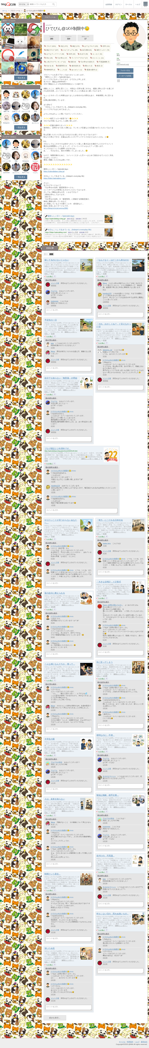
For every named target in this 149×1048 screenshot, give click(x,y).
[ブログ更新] (33, 55)
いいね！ (50, 276)
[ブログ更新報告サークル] (20, 42)
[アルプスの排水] (48, 763)
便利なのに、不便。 (105, 735)
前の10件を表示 (103, 934)
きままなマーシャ (109, 776)
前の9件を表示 (102, 347)
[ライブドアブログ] (79, 58)
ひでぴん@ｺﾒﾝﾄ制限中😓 (112, 360)
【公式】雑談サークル (33, 47)
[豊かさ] (87, 65)
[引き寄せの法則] (86, 62)
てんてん (54, 291)
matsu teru (107, 543)
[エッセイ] (96, 54)
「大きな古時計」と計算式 (108, 582)
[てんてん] (48, 292)
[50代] (71, 54)
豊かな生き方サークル (20, 34)
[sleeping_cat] (99, 351)
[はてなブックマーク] (54, 54)
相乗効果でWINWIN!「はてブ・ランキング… (8, 59)
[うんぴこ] (35, 167)
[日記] (63, 46)
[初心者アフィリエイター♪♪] (33, 68)
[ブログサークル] (8, 4)
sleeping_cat (107, 350)
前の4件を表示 (102, 815)
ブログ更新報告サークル (20, 47)
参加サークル (85, 38)
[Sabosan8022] (6, 94)
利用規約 (130, 1042)
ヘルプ (137, 1042)
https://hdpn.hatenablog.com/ (54, 178)
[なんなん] (16, 117)
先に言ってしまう (104, 662)
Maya (105, 283)
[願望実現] (62, 65)
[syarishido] (25, 117)
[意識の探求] (91, 69)
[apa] (48, 344)
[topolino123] (99, 295)
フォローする (125, 70)
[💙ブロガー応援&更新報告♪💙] (8, 42)
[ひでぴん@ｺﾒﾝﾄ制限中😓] (99, 361)
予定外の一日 (50, 320)
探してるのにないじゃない (56, 260)
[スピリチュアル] (69, 50)
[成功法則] (75, 65)
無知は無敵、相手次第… (107, 795)
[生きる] (49, 65)
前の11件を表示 (103, 602)
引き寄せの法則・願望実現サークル (20, 73)
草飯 (35, 111)
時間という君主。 (52, 874)
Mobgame (6, 123)
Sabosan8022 (6, 99)
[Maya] (99, 284)
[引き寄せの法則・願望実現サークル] (20, 68)
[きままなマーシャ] (99, 777)
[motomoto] (48, 302)
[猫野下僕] (6, 106)
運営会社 (144, 1042)
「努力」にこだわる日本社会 (109, 520)
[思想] (72, 62)
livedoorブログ (20, 60)
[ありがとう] (76, 69)
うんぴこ (35, 172)
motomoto (54, 301)
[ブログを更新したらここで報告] (33, 29)
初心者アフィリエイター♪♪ (33, 73)
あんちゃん (35, 123)
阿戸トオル (25, 172)
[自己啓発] (86, 50)
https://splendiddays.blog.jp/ (54, 171)
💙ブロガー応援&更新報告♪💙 (7, 47)
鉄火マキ (26, 99)
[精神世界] (50, 69)
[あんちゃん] (35, 117)
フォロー (51, 38)
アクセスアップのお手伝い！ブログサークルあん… (8, 33)
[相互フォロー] (102, 50)
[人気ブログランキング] (55, 62)
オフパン (16, 99)
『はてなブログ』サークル (8, 73)
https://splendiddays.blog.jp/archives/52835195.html (61, 451)
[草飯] (35, 106)
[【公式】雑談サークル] (33, 42)
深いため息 (49, 948)
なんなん (16, 123)
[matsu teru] (99, 544)
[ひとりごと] (97, 58)
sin (35, 99)
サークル (122, 1042)
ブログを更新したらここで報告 (33, 34)
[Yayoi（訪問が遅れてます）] (99, 606)
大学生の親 (49, 739)
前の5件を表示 (51, 398)
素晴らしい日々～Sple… (90, 459)
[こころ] (62, 69)
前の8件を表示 (102, 540)
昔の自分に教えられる (54, 593)
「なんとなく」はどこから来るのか (112, 260)
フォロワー (68, 38)
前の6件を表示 (102, 280)
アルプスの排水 (56, 762)
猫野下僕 (6, 111)
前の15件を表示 (51, 613)
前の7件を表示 (51, 280)
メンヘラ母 (55, 283)
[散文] (98, 65)
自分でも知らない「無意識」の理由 (60, 378)
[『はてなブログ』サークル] (8, 68)
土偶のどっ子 (16, 111)
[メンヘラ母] (48, 284)
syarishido (25, 123)
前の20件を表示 (52, 467)
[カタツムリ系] (25, 106)
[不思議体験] (103, 62)
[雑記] (75, 46)
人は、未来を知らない (54, 799)
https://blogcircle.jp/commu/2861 (56, 208)
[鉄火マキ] (25, 94)
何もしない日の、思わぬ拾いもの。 (112, 914)
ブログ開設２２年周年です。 (58, 448)
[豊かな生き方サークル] (20, 29)
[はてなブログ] (90, 46)
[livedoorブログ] (20, 55)
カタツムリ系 (26, 111)
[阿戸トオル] (25, 167)
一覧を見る (20, 78)
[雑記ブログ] (51, 50)
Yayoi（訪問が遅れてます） (113, 605)
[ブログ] (50, 46)
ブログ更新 (33, 60)
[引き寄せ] (61, 58)
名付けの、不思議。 (105, 856)
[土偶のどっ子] (16, 106)
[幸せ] (49, 58)
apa (52, 343)
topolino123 (107, 293)
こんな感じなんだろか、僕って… (59, 664)
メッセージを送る (125, 76)
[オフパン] (16, 94)
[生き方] (83, 54)
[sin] (35, 94)
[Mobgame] (6, 117)
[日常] (105, 46)
